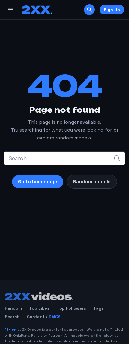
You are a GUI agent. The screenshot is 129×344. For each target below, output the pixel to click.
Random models (92, 181)
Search (12, 316)
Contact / (44, 316)
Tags (98, 308)
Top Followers (71, 308)
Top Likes (39, 308)
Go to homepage (37, 181)
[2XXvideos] (37, 9)
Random (13, 308)
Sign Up (112, 9)
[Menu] (11, 10)
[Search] (89, 9)
